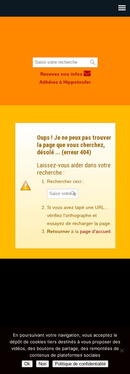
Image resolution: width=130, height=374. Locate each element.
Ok (27, 363)
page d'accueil (95, 231)
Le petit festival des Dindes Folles (65, 37)
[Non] (121, 350)
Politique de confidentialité (80, 363)
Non (42, 363)
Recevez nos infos (62, 74)
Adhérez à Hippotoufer (65, 82)
